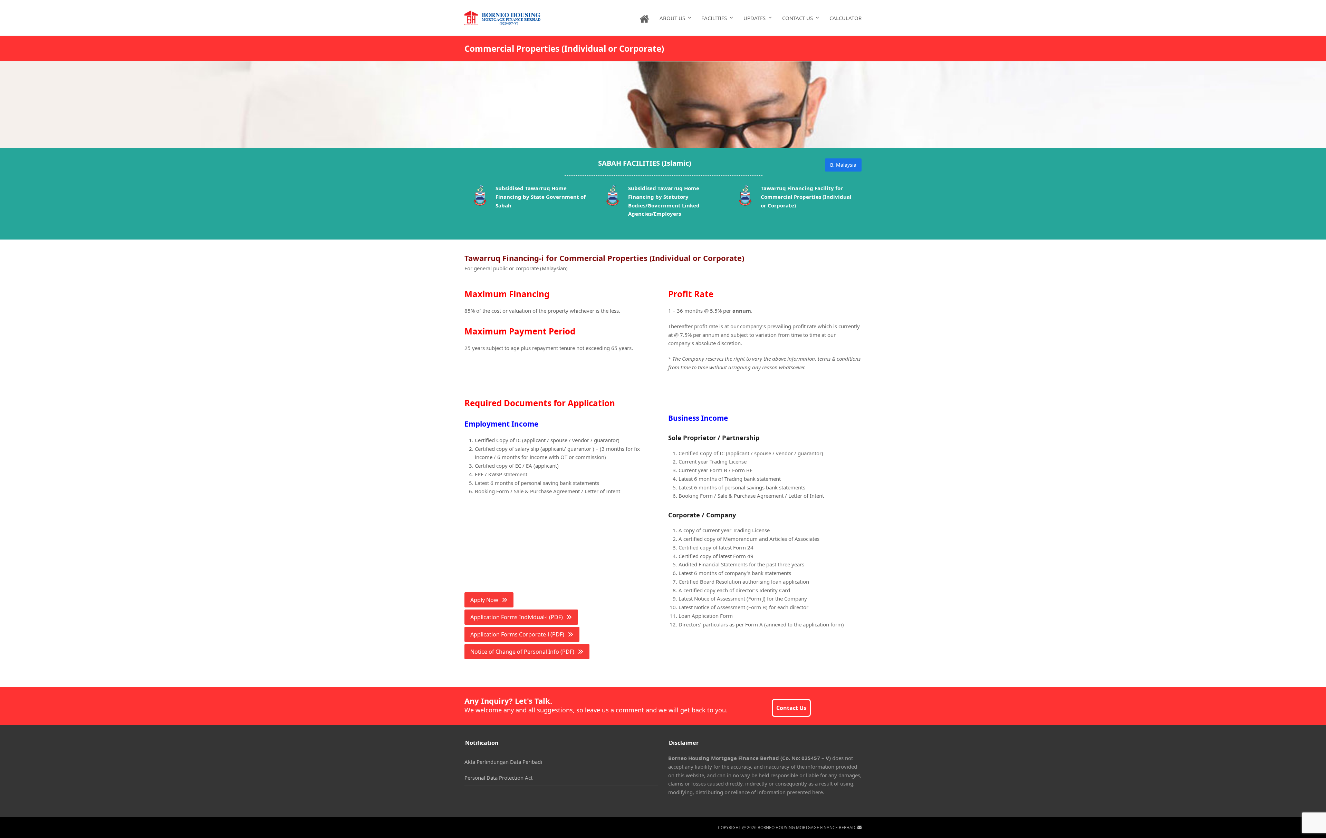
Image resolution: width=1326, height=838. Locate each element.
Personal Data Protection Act (498, 777)
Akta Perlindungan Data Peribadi (503, 761)
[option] (531, 198)
